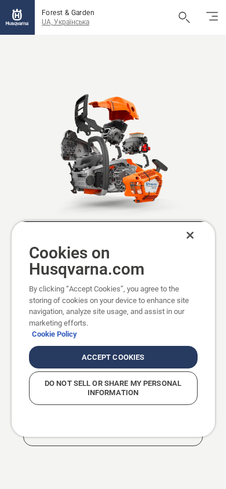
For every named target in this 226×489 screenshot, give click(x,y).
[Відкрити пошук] (184, 17)
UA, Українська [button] (65, 22)
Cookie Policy (54, 334)
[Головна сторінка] (17, 17)
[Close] (190, 235)
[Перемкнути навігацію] (212, 17)
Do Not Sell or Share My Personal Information (113, 388)
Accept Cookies (113, 357)
